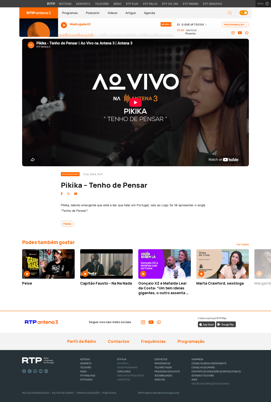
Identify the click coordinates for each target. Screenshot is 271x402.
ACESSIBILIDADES (163, 375)
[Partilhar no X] (68, 194)
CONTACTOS (160, 359)
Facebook (24, 371)
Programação (191, 341)
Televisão (102, 3)
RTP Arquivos (212, 3)
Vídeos (112, 13)
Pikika (67, 224)
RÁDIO (83, 371)
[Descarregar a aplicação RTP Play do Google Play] (226, 324)
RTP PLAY (121, 359)
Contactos (118, 341)
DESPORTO (85, 363)
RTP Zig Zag (170, 3)
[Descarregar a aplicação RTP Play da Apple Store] (206, 324)
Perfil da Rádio (81, 341)
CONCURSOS (124, 371)
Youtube (41, 371)
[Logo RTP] (38, 360)
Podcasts (93, 13)
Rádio (117, 3)
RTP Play (132, 3)
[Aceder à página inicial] (38, 12)
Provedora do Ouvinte (167, 371)
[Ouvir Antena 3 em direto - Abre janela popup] (38, 27)
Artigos (131, 13)
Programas (70, 13)
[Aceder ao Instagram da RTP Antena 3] (233, 33)
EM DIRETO (122, 363)
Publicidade (109, 392)
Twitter (30, 371)
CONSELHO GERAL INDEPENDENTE (209, 363)
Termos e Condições (88, 392)
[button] (244, 13)
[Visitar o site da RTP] (51, 3)
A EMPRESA (197, 359)
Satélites (159, 379)
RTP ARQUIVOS (87, 375)
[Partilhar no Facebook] (62, 194)
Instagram (35, 371)
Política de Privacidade (35, 392)
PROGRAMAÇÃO (234, 24)
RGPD (194, 379)
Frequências (153, 341)
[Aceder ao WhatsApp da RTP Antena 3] (247, 33)
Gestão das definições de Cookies (210, 383)
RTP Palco (150, 3)
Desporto (83, 3)
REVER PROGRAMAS (127, 367)
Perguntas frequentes (130, 375)
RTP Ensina (190, 3)
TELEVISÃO (85, 367)
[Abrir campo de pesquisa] (230, 13)
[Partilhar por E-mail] (75, 194)
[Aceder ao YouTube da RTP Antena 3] (240, 33)
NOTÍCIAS (85, 359)
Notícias (65, 3)
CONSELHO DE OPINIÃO (203, 367)
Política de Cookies (63, 392)
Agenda (149, 13)
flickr (46, 371)
